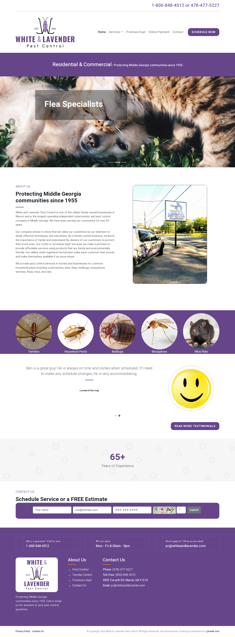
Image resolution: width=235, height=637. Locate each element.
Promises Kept (136, 32)
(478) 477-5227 (122, 569)
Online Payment (159, 32)
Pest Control (80, 569)
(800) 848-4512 (125, 575)
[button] (12, 121)
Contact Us (79, 585)
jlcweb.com (213, 631)
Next (215, 388)
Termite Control (82, 575)
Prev (20, 388)
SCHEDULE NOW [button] (204, 32)
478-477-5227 (205, 5)
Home (102, 32)
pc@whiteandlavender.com (186, 546)
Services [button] (115, 32)
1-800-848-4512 (168, 5)
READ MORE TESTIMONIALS (195, 426)
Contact (178, 32)
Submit (194, 510)
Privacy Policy (23, 631)
